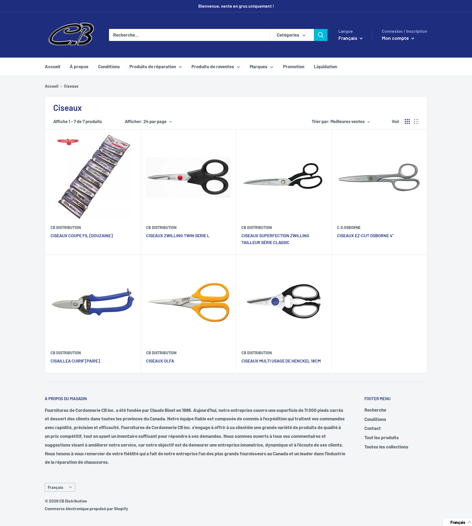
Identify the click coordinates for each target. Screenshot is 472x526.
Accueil (52, 66)
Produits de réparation (152, 66)
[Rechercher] (321, 35)
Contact (372, 428)
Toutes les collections (386, 446)
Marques (258, 66)
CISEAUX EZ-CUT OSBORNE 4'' (365, 235)
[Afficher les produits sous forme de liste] (416, 121)
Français (55, 487)
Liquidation (325, 66)
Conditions (109, 66)
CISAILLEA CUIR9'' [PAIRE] (75, 360)
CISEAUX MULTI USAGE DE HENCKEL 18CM (281, 360)
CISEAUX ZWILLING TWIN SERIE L (178, 235)
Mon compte (396, 38)
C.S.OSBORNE (349, 227)
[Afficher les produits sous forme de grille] (407, 121)
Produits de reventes (212, 66)
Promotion (293, 66)
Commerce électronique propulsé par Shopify (86, 508)
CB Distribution (66, 227)
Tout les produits (381, 437)
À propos (79, 66)
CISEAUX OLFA (160, 360)
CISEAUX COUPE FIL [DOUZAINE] (82, 235)
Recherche (375, 409)
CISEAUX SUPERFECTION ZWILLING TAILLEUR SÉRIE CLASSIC (275, 239)
